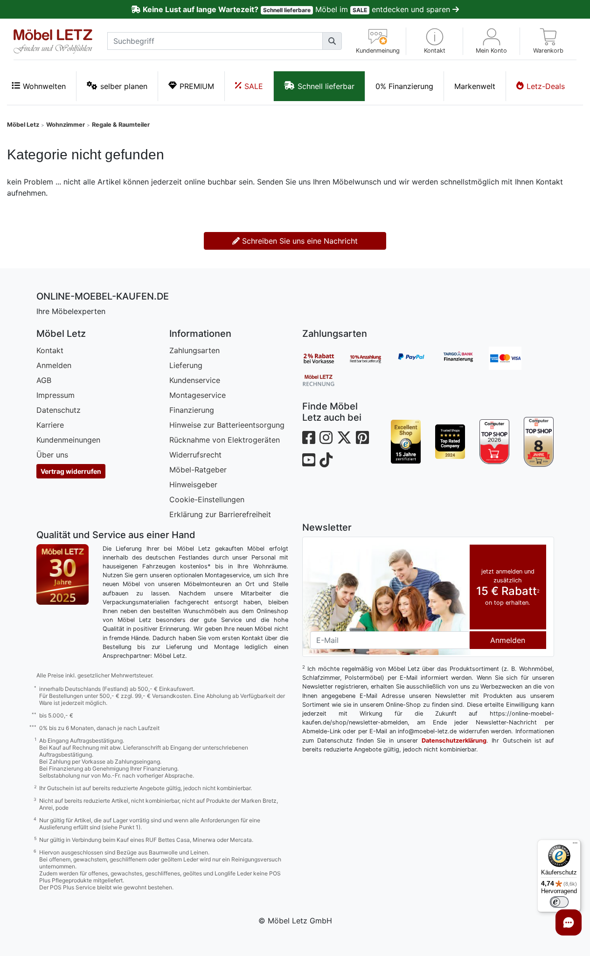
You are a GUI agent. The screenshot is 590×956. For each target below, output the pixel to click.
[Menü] (575, 845)
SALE (253, 86)
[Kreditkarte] (512, 358)
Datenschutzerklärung (454, 740)
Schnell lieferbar (326, 86)
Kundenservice (194, 380)
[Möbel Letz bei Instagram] (326, 438)
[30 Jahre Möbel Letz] (62, 573)
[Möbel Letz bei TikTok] (326, 460)
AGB (43, 380)
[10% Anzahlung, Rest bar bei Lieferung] (372, 358)
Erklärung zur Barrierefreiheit (220, 514)
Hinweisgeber (193, 484)
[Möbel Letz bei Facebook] (308, 438)
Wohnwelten (44, 86)
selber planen (123, 86)
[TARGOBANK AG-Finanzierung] (465, 358)
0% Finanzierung (404, 86)
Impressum (55, 395)
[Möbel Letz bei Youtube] (308, 460)
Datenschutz (58, 410)
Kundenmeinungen (68, 439)
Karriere (50, 425)
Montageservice (197, 395)
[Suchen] (332, 41)
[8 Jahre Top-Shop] (539, 442)
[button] (434, 41)
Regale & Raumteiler (121, 124)
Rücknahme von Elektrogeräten (224, 439)
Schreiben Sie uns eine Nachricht (299, 241)
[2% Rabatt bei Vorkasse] (325, 358)
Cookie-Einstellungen (206, 499)
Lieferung (185, 365)
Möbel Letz (23, 124)
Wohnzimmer (65, 124)
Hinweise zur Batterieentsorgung (227, 425)
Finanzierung (191, 410)
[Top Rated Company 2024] (450, 442)
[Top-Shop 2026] (494, 442)
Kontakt (49, 350)
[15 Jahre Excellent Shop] (406, 442)
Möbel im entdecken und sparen (297, 9)
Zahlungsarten (194, 350)
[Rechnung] (325, 379)
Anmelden (53, 365)
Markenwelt (474, 86)
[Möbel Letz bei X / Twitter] (344, 438)
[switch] (559, 902)
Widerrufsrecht (195, 454)
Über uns (52, 454)
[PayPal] (419, 358)
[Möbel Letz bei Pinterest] (362, 438)
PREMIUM (197, 86)
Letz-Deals (546, 86)
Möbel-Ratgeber (198, 469)
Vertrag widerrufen (71, 471)
